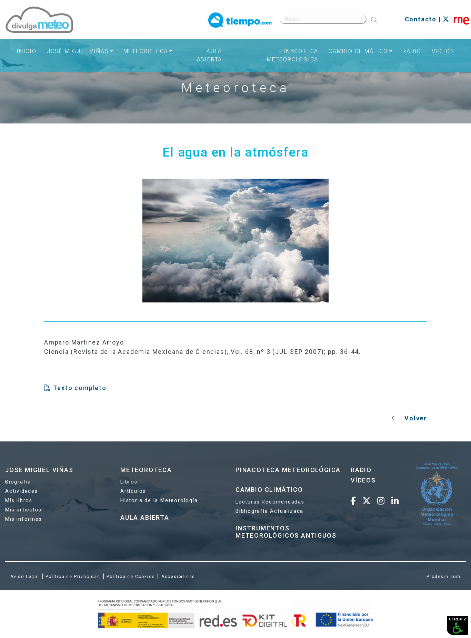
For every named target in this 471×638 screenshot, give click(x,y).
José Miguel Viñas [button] (78, 51)
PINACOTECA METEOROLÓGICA (288, 469)
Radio (411, 51)
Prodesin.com (444, 576)
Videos (443, 51)
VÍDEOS (363, 480)
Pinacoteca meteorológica (292, 55)
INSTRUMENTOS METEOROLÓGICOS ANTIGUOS (286, 532)
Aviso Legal (24, 576)
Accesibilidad (178, 576)
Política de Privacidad (73, 576)
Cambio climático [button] (358, 51)
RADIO (361, 469)
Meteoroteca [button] (145, 51)
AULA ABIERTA (144, 517)
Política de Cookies (131, 576)
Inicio (27, 51)
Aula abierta (209, 55)
